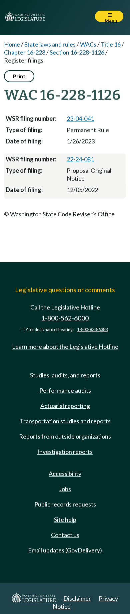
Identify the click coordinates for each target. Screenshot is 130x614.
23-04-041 (80, 118)
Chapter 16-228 (24, 52)
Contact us (65, 534)
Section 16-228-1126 (77, 52)
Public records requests (65, 504)
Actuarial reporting (65, 405)
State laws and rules (50, 44)
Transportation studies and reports (65, 421)
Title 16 (111, 44)
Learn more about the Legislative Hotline (65, 346)
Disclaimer (77, 598)
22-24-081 (80, 159)
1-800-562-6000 (65, 318)
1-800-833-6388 (92, 329)
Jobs (65, 489)
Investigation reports (65, 451)
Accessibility (65, 473)
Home (12, 44)
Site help (65, 519)
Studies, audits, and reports (65, 375)
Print (19, 76)
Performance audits (65, 390)
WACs (88, 44)
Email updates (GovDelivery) (65, 550)
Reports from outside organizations (65, 436)
